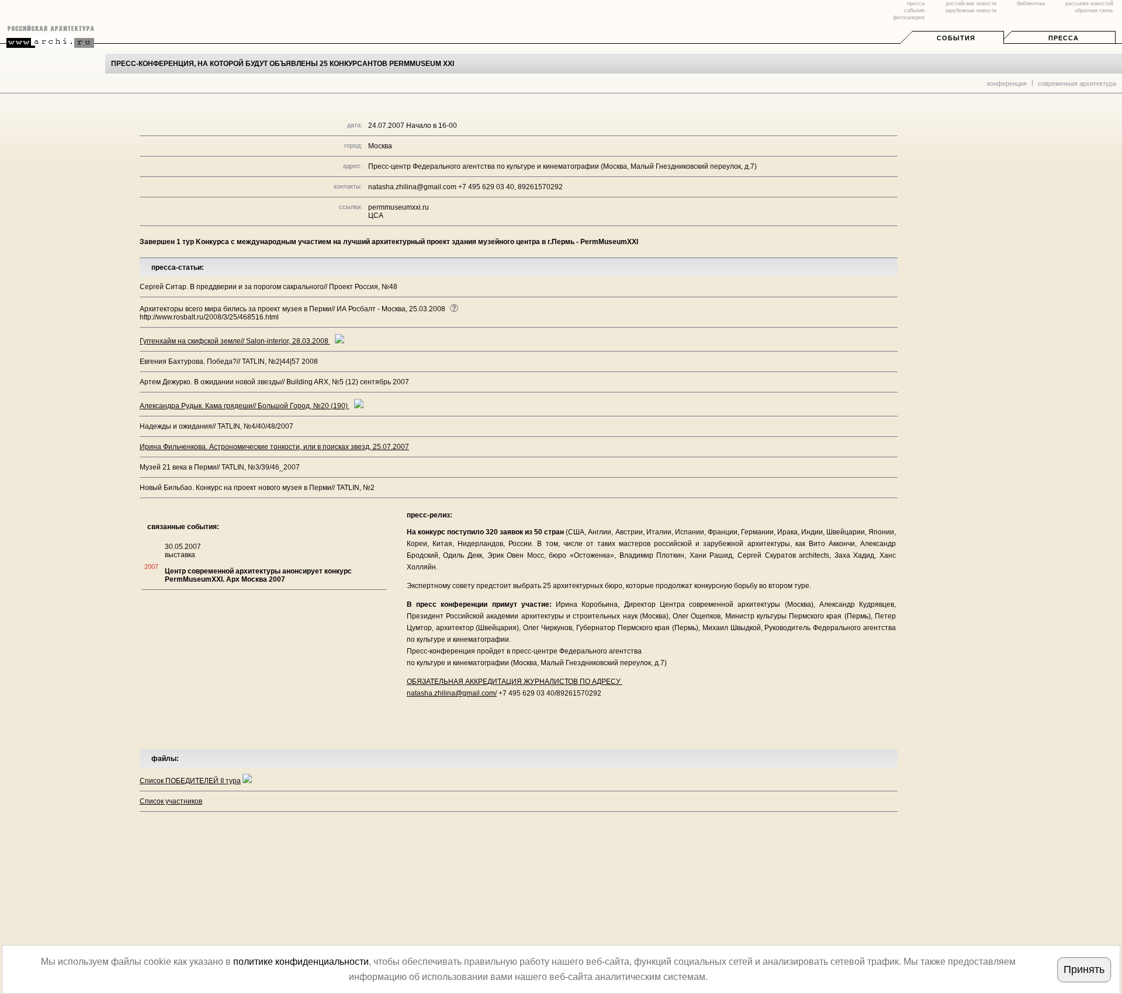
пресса (915, 3)
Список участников (171, 801)
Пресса (1063, 37)
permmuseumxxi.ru (398, 207)
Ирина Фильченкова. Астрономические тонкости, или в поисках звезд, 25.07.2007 (274, 447)
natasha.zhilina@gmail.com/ (452, 693)
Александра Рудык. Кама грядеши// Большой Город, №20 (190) (244, 406)
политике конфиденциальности (301, 962)
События (956, 37)
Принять (1084, 969)
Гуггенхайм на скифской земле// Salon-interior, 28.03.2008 (235, 341)
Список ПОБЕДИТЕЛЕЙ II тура (190, 781)
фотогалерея (908, 17)
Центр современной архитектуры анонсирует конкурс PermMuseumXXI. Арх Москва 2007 (258, 575)
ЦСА (375, 215)
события (914, 10)
